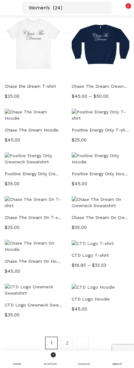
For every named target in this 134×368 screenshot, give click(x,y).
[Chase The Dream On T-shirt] (33, 201)
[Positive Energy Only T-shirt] (100, 114)
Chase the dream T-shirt (30, 86)
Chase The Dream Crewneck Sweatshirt (100, 86)
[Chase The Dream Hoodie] (33, 114)
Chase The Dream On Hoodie (33, 261)
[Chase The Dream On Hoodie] (33, 245)
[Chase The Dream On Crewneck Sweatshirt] (100, 201)
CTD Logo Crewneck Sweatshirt (33, 304)
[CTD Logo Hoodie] (93, 286)
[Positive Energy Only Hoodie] (100, 158)
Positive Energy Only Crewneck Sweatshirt (33, 173)
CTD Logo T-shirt (90, 255)
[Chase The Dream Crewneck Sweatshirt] (100, 43)
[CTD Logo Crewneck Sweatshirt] (33, 289)
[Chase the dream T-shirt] (33, 43)
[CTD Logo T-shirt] (93, 243)
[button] (124, 8)
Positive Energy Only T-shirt (100, 129)
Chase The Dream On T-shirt (33, 217)
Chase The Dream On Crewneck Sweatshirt (100, 217)
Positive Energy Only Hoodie (100, 173)
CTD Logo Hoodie (91, 298)
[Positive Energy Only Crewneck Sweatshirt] (33, 158)
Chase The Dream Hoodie (32, 129)
